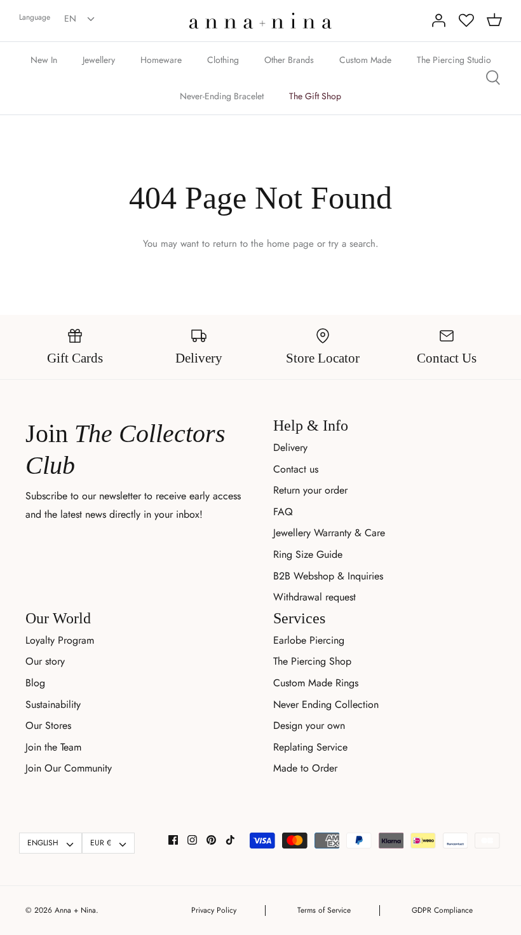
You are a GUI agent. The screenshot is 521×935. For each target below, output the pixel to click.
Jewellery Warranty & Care (329, 532)
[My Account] (438, 20)
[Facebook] (173, 840)
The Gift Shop (315, 96)
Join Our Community (68, 768)
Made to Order (305, 768)
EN (70, 18)
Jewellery (99, 59)
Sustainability (53, 704)
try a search (352, 244)
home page (290, 244)
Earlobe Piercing (308, 640)
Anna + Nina (75, 910)
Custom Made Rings (315, 682)
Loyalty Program (59, 640)
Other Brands (289, 59)
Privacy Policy (213, 910)
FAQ (283, 511)
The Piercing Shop (312, 661)
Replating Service (310, 747)
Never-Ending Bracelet (222, 96)
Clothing (223, 59)
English (42, 842)
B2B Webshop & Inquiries (328, 576)
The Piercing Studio (454, 59)
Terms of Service (324, 910)
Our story (45, 661)
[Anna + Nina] (260, 21)
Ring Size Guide (307, 554)
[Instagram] (192, 840)
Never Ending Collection (326, 704)
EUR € (100, 842)
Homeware (161, 59)
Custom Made (365, 59)
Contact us (295, 469)
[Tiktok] (230, 840)
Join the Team (53, 747)
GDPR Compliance (442, 910)
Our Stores (48, 725)
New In (43, 59)
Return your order (310, 490)
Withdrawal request (314, 597)
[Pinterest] (211, 840)
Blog (35, 682)
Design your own (309, 725)
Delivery (290, 447)
